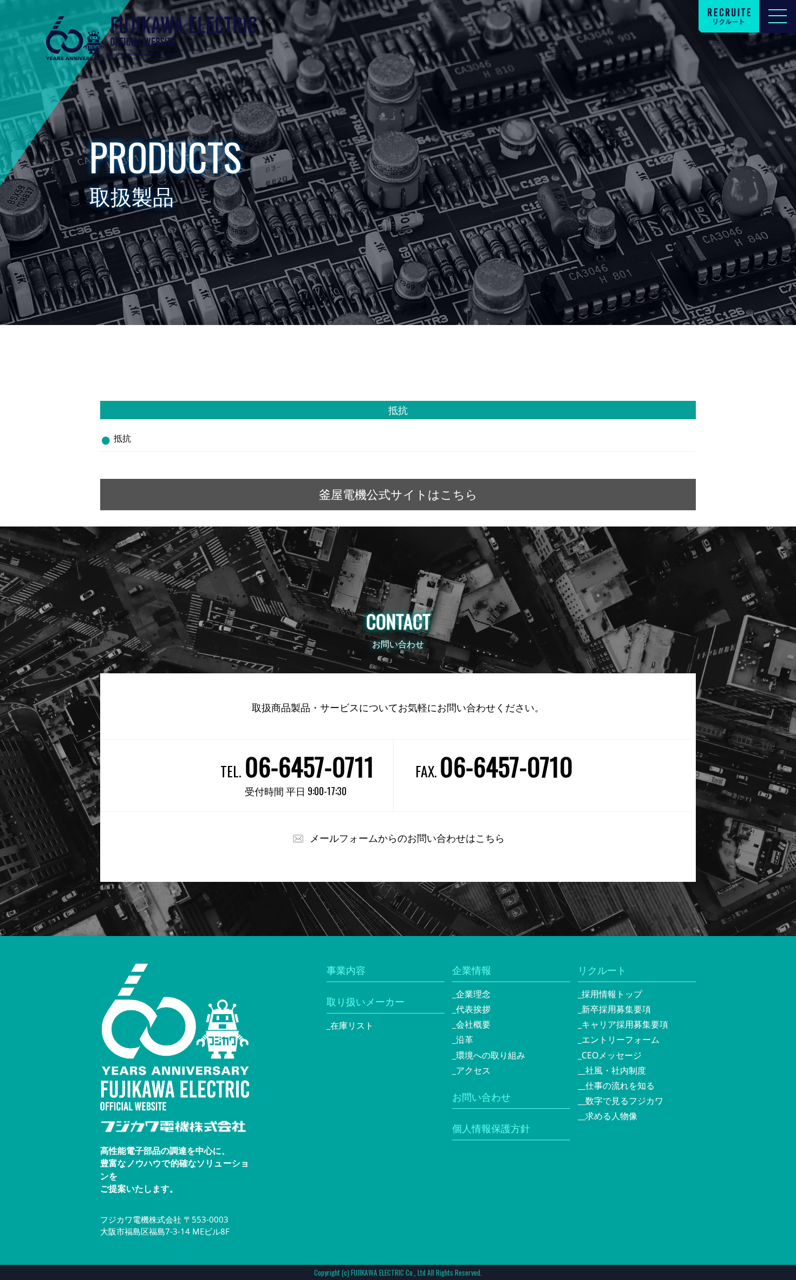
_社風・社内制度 (614, 1070)
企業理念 (473, 994)
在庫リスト (352, 1025)
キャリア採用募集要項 (625, 1024)
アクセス (473, 1070)
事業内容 (346, 970)
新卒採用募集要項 (616, 1009)
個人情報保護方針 (491, 1128)
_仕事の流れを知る (618, 1085)
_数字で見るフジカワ (622, 1101)
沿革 (464, 1039)
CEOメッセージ (612, 1055)
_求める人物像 (609, 1116)
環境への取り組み (490, 1055)
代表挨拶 (473, 1009)
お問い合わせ (481, 1096)
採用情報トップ (612, 994)
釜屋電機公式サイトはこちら (398, 494)
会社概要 (473, 1024)
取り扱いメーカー (365, 1001)
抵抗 (122, 438)
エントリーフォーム (621, 1039)
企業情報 (471, 970)
